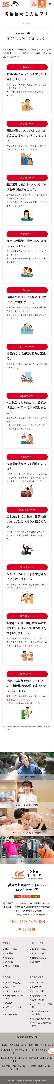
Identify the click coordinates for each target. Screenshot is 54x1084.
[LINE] (20, 929)
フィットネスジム (13, 983)
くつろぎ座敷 (11, 1014)
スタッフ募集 (38, 1000)
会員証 (34, 5)
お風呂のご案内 (39, 949)
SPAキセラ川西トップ (14, 967)
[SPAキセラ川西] (10, 4)
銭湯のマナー (38, 962)
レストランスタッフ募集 (42, 1005)
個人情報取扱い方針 (41, 1019)
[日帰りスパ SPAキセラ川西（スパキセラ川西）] (27, 874)
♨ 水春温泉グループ (27, 1037)
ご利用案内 (10, 953)
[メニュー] (50, 4)
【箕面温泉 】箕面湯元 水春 (40, 1045)
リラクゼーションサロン (14, 997)
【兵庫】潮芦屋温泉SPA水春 (41, 1050)
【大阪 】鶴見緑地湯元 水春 (13, 1045)
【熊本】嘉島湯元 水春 (40, 1066)
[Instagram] (29, 929)
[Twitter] (24, 929)
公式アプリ (37, 987)
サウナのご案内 (39, 953)
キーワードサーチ (40, 983)
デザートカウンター (14, 991)
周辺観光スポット (40, 996)
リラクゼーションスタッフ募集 (42, 1012)
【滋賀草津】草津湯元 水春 (40, 1058)
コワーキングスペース (14, 1008)
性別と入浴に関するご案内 (42, 1024)
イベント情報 (38, 991)
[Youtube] (34, 929)
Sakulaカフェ (11, 987)
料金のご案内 (11, 949)
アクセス (9, 962)
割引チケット (42, 5)
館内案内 (9, 958)
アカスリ (9, 1003)
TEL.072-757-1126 (27, 921)
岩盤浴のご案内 (39, 958)
